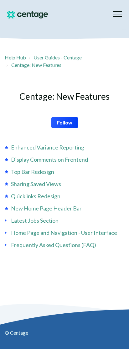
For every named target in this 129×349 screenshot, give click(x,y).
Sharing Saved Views (36, 183)
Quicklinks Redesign (35, 196)
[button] (117, 14)
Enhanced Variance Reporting (47, 147)
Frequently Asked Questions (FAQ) (53, 244)
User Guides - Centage (58, 57)
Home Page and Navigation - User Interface (64, 232)
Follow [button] (64, 122)
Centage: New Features (36, 65)
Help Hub (15, 57)
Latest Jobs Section (35, 220)
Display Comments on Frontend (49, 159)
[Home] (27, 14)
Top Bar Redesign (32, 171)
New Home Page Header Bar (46, 208)
